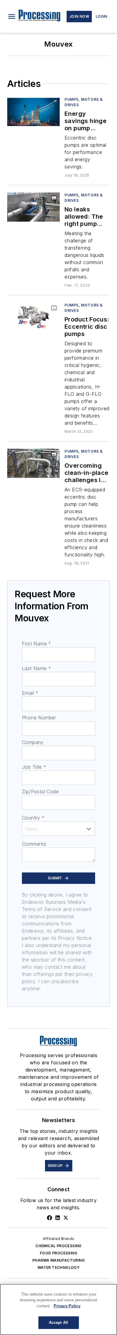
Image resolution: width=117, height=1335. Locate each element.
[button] (11, 16)
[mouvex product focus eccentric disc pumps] (33, 317)
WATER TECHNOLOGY (59, 1267)
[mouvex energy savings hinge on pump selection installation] (33, 111)
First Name (36, 644)
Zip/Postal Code (40, 792)
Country (33, 818)
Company (33, 742)
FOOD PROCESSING (58, 1253)
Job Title (34, 767)
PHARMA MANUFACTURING (58, 1260)
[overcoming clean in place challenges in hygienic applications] (33, 463)
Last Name (36, 668)
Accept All (58, 1322)
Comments (34, 844)
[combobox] (58, 828)
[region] (58, 1309)
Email (30, 693)
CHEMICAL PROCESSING (58, 1246)
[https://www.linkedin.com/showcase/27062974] (58, 1218)
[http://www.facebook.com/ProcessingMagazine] (49, 1218)
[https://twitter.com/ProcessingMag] (66, 1218)
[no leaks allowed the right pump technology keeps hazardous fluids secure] (33, 207)
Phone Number (39, 718)
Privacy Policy (67, 1306)
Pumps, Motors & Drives (83, 102)
